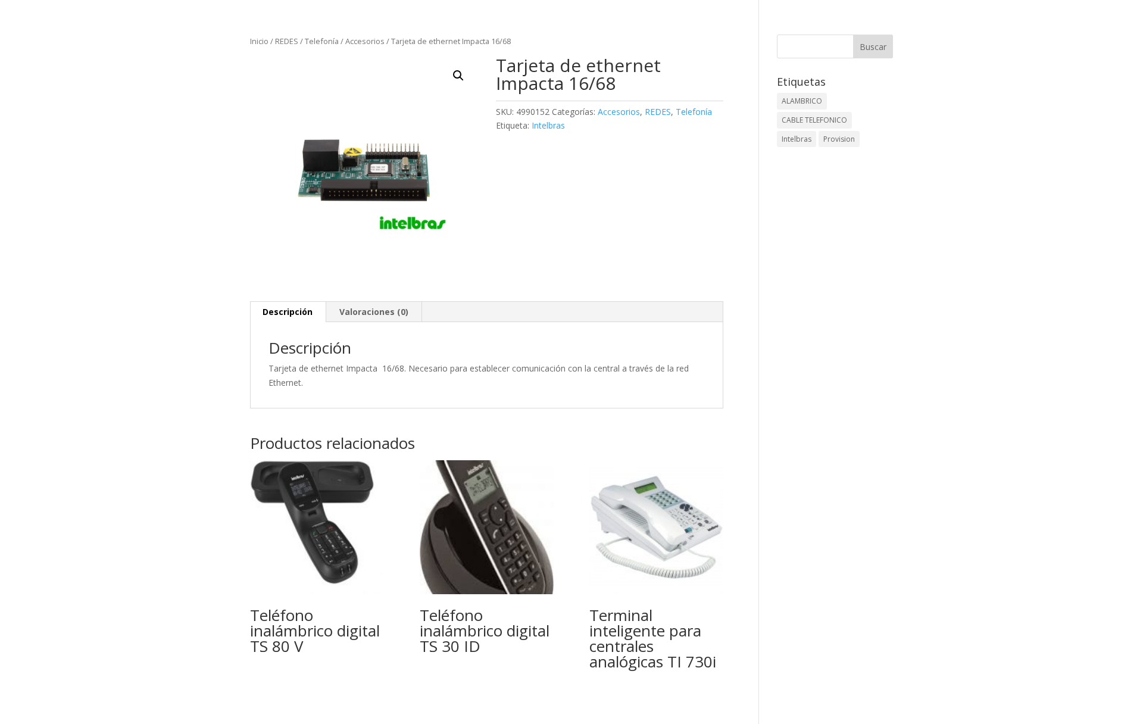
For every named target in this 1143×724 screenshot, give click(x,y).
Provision (839, 139)
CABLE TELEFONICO (814, 120)
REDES (286, 41)
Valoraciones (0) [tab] (373, 311)
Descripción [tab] (288, 311)
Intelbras (548, 125)
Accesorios (365, 41)
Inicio (259, 41)
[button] (458, 75)
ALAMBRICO (802, 101)
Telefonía (322, 41)
